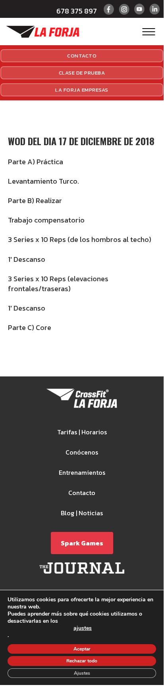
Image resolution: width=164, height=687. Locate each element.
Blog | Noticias (82, 513)
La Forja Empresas (81, 90)
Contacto (81, 55)
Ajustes (82, 673)
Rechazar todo (81, 661)
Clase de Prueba (82, 73)
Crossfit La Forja (42, 32)
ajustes (82, 628)
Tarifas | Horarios (82, 432)
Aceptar (82, 649)
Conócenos (82, 452)
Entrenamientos (82, 472)
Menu (149, 31)
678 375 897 (76, 11)
